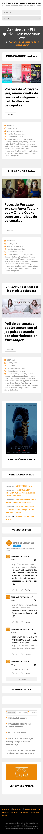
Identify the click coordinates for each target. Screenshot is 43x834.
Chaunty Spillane (11, 142)
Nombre (9, 486)
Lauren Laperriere (27, 144)
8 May (13, 665)
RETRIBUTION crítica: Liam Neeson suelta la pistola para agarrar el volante (21, 509)
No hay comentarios (16, 134)
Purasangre (9, 151)
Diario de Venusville (15, 131)
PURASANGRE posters (21, 56)
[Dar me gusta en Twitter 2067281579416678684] (22, 590)
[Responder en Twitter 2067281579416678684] (13, 590)
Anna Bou (11, 365)
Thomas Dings (17, 153)
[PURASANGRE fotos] (21, 188)
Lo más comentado (22, 712)
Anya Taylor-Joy (26, 139)
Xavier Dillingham (11, 155)
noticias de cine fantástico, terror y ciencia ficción (22, 828)
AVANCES (11, 125)
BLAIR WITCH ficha (24, 486)
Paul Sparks (25, 148)
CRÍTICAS (11, 360)
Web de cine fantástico (13, 827)
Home (5, 42)
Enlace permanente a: (16, 137)
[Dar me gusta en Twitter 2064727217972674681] (22, 622)
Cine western (24, 812)
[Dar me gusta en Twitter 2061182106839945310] (22, 654)
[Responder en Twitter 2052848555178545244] (13, 673)
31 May (13, 632)
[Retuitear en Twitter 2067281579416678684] (17, 590)
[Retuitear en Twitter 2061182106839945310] (17, 654)
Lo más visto (33, 712)
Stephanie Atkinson (22, 151)
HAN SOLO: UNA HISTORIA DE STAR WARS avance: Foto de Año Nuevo (20, 493)
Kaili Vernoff (14, 144)
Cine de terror (18, 809)
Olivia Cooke (15, 148)
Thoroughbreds (30, 153)
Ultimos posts (11, 712)
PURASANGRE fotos (21, 171)
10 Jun (13, 600)
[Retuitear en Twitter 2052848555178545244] (17, 673)
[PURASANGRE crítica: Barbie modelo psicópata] (21, 308)
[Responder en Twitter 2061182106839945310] (13, 654)
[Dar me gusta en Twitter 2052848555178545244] (22, 673)
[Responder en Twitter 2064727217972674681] (13, 622)
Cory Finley (23, 142)
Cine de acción (7, 809)
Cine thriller (14, 812)
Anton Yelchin (12, 139)
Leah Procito (9, 146)
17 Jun (13, 560)
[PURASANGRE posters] (21, 73)
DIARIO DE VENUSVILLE (22, 557)
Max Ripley (19, 146)
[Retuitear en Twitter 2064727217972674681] (17, 622)
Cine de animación (30, 809)
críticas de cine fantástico (29, 827)
